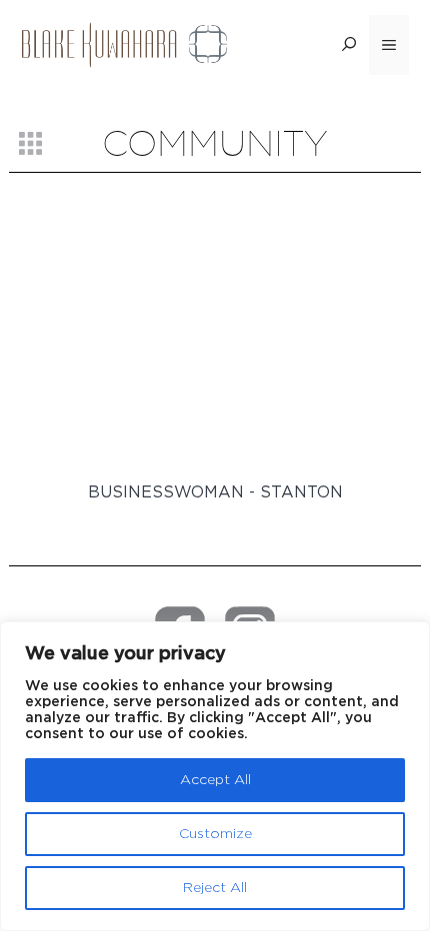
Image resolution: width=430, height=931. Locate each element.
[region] (215, 776)
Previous (66, 367)
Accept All (215, 780)
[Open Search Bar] (349, 45)
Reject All (215, 888)
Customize (215, 834)
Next (369, 367)
